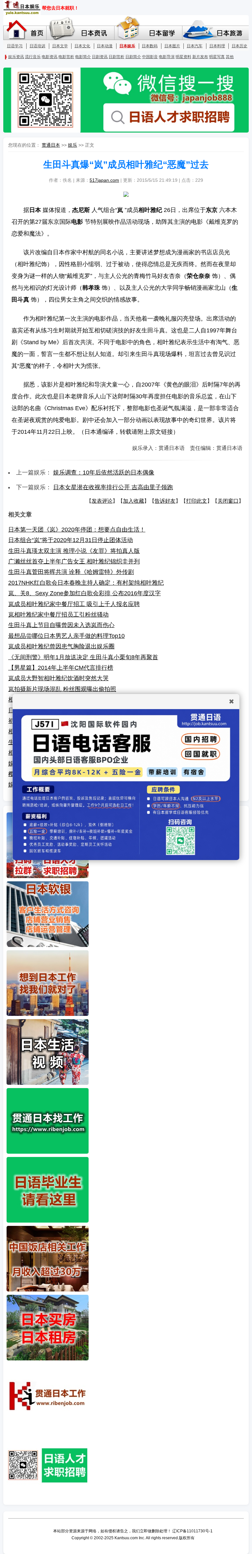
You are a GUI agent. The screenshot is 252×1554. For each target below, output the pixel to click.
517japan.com (104, 180)
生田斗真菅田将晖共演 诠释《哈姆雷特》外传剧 (71, 572)
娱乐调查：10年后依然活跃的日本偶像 (103, 472)
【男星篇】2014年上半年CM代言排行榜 (60, 667)
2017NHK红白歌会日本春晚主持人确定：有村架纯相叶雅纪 (86, 582)
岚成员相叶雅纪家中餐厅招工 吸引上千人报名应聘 (74, 604)
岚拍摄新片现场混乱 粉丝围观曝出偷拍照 (62, 689)
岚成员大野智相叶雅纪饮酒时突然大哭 (58, 678)
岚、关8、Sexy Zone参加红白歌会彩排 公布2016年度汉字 (84, 593)
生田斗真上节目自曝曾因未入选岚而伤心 (61, 625)
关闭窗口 (228, 501)
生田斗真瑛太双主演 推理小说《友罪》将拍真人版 (74, 551)
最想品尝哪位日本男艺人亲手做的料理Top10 (66, 636)
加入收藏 (133, 501)
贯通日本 (51, 145)
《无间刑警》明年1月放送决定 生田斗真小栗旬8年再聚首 (83, 657)
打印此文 (196, 501)
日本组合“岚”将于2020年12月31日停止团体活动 (70, 540)
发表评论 (102, 501)
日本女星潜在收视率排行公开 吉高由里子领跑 (113, 487)
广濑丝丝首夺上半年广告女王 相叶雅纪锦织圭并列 (74, 561)
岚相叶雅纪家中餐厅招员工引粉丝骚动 (58, 614)
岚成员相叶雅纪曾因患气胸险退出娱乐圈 (61, 646)
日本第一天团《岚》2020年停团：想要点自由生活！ (76, 529)
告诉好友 (165, 501)
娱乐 (72, 145)
